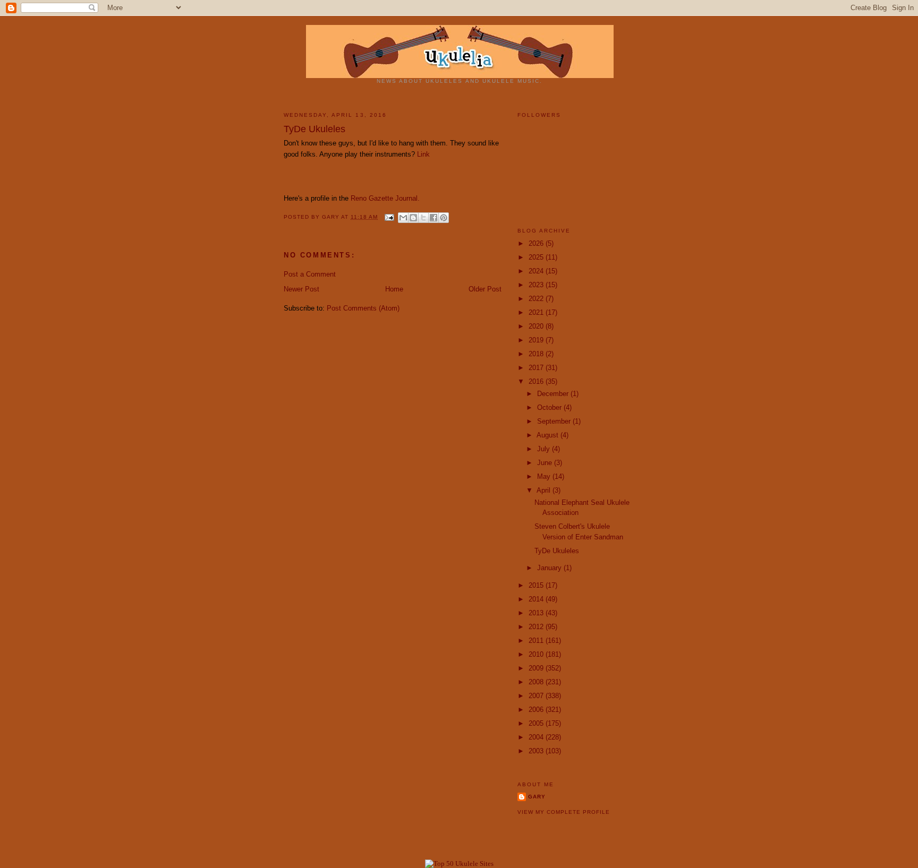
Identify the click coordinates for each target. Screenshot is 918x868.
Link (423, 154)
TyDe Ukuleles (556, 551)
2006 (537, 710)
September (555, 421)
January (550, 568)
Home (394, 289)
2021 (537, 312)
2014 (537, 599)
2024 (537, 271)
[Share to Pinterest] (443, 217)
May (544, 476)
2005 (537, 723)
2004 (537, 737)
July (544, 449)
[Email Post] (389, 217)
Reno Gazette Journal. (385, 198)
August (548, 435)
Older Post (485, 289)
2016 (537, 381)
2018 (537, 354)
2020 (537, 326)
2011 (537, 640)
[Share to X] (423, 217)
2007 (537, 696)
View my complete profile (563, 812)
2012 (537, 627)
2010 (537, 654)
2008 (537, 682)
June (545, 463)
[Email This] (403, 217)
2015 (537, 585)
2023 (537, 285)
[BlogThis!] (413, 217)
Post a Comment (310, 274)
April (544, 490)
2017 (537, 368)
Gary (331, 217)
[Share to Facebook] (433, 217)
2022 (537, 299)
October (550, 407)
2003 (537, 751)
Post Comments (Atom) (363, 308)
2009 (537, 668)
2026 (537, 243)
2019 (537, 340)
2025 (537, 257)
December (554, 394)
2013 (537, 613)
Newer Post (301, 289)
